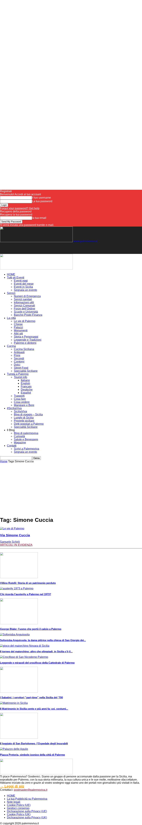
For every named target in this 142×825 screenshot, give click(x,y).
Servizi (11, 293)
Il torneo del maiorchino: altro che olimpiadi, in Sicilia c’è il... (36, 651)
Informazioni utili (24, 302)
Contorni (19, 361)
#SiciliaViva (14, 408)
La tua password (42, 201)
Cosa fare (20, 398)
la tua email (39, 217)
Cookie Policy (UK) (18, 814)
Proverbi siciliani (24, 420)
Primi (17, 355)
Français (26, 386)
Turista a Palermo (18, 374)
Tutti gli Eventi (15, 277)
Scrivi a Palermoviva (26, 448)
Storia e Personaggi (26, 336)
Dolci (17, 364)
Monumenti (21, 330)
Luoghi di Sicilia (24, 417)
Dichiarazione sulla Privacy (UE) (27, 811)
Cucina (11, 346)
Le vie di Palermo (24, 321)
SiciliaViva (20, 411)
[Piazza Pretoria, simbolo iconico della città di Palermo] (14, 749)
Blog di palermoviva (26, 433)
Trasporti (19, 395)
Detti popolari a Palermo (29, 423)
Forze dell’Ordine (24, 308)
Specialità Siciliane (26, 370)
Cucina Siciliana (24, 349)
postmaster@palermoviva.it (30, 789)
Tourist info (20, 377)
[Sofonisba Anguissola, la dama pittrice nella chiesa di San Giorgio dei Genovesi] (15, 634)
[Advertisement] (40, 248)
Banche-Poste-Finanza (28, 314)
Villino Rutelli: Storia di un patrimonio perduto (28, 582)
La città (11, 318)
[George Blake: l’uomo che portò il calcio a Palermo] (19, 623)
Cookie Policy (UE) (18, 805)
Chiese (18, 324)
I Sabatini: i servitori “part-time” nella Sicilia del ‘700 (31, 697)
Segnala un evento (25, 289)
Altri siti (18, 333)
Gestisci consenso (18, 808)
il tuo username (41, 197)
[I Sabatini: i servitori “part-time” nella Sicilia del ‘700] (19, 691)
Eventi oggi (21, 280)
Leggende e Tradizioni (27, 339)
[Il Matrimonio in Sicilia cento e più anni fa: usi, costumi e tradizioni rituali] (14, 703)
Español (26, 392)
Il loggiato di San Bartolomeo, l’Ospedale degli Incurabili (34, 743)
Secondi (19, 358)
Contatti (11, 445)
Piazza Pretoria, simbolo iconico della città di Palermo (32, 754)
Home (3, 461)
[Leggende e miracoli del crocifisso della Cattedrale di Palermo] (24, 657)
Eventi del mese (24, 283)
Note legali (13, 801)
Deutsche (27, 389)
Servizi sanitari (23, 299)
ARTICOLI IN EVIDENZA (16, 545)
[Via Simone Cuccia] (12, 528)
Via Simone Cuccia (15, 535)
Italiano (25, 380)
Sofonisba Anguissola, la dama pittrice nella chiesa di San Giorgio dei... (43, 640)
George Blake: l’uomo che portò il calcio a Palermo (30, 628)
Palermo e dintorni (25, 342)
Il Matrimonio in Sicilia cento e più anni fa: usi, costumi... (34, 708)
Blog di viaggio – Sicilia (28, 414)
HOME (11, 274)
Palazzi (18, 327)
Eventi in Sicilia (23, 286)
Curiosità (19, 436)
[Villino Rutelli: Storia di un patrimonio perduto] (19, 577)
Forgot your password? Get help (19, 208)
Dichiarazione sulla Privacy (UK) (27, 817)
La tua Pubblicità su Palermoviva (27, 798)
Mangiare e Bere (24, 405)
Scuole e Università (26, 311)
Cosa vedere (22, 402)
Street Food (21, 367)
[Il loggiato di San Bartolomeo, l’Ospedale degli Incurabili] (19, 737)
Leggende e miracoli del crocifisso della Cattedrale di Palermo (37, 662)
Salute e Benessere (26, 439)
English (25, 383)
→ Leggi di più (12, 786)
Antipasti (19, 352)
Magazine (20, 442)
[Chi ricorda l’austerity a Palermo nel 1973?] (16, 588)
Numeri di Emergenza (27, 296)
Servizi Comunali (24, 305)
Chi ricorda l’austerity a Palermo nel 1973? (25, 594)
